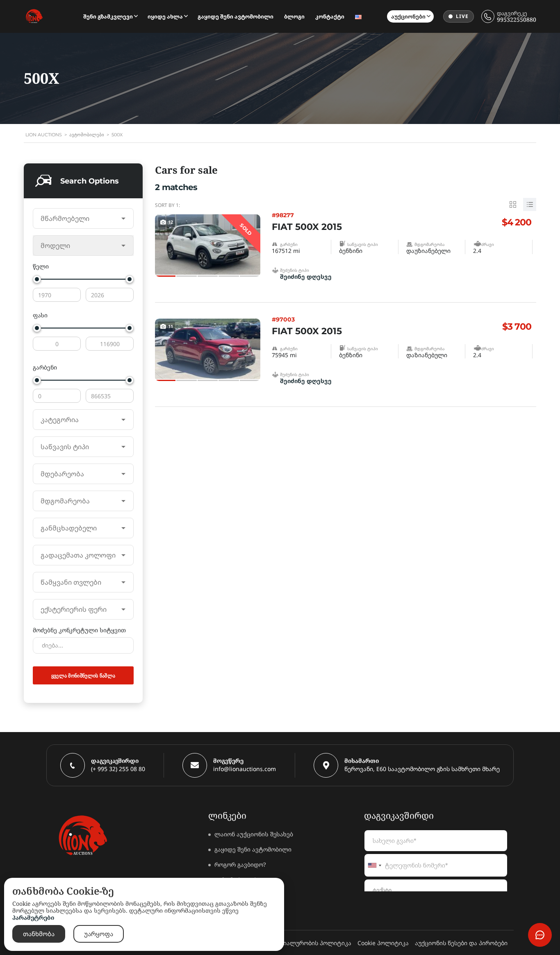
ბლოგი (294, 16)
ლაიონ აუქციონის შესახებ (253, 834)
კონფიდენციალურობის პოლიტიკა (300, 943)
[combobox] (83, 218)
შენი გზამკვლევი (108, 16)
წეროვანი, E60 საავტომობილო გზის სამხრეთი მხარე (422, 769)
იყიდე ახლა (165, 16)
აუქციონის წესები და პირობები (461, 943)
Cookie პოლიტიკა (383, 943)
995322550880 (516, 19)
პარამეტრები (33, 917)
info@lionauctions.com (244, 769)
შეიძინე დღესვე (306, 276)
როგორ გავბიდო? (240, 864)
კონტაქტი (329, 16)
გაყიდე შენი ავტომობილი (235, 16)
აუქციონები (408, 16)
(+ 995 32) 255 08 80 (118, 769)
